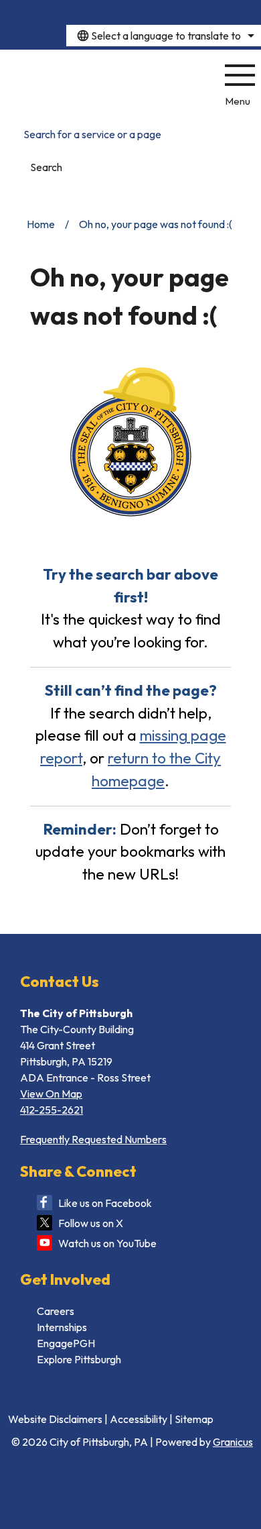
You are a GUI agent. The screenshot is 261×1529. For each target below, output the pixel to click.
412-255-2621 (51, 1109)
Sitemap (194, 1419)
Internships (62, 1327)
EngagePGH (66, 1343)
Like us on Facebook (105, 1203)
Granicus (233, 1441)
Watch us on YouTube (107, 1243)
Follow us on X (90, 1223)
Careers (55, 1311)
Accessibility (138, 1419)
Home (41, 224)
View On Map (51, 1093)
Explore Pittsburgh (79, 1359)
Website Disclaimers (55, 1419)
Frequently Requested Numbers (93, 1139)
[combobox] (163, 35)
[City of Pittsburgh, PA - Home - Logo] (105, 83)
